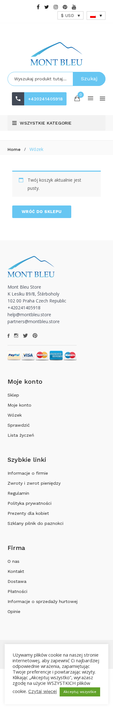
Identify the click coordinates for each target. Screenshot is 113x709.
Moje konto (19, 405)
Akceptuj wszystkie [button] (79, 692)
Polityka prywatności (29, 503)
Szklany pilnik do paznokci (35, 523)
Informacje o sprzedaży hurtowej (43, 601)
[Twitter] (46, 7)
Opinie (14, 611)
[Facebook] (38, 7)
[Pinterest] (65, 7)
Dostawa (17, 581)
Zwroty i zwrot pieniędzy (34, 483)
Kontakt (16, 571)
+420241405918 (45, 98)
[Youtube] (74, 7)
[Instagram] (56, 7)
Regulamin (18, 493)
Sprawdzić (19, 425)
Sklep (13, 394)
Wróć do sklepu (42, 211)
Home (14, 149)
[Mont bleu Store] (56, 54)
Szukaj (89, 79)
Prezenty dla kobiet (28, 513)
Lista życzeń (21, 435)
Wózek (15, 415)
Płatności (17, 591)
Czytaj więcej (42, 691)
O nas (13, 561)
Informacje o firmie (28, 473)
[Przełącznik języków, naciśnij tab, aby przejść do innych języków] (96, 15)
